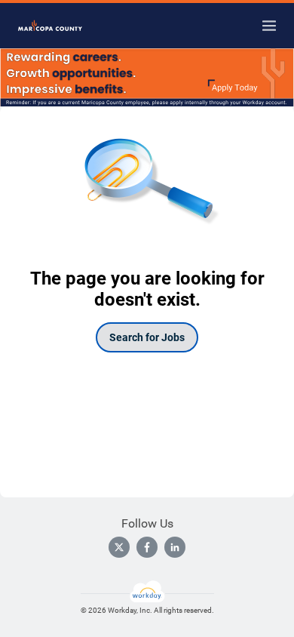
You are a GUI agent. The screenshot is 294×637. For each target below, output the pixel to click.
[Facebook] (147, 547)
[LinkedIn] (174, 547)
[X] (119, 547)
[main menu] (269, 25)
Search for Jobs (147, 337)
